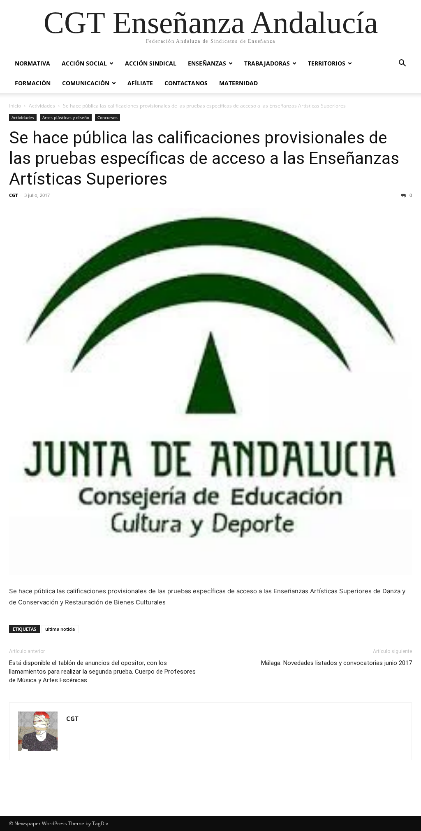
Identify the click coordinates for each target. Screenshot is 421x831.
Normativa (32, 63)
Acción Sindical (150, 63)
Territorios (326, 63)
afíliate (140, 83)
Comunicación (85, 83)
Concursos (107, 117)
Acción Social (84, 63)
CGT (13, 195)
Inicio (15, 105)
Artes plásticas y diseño (65, 117)
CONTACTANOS (186, 83)
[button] (402, 64)
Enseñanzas (207, 63)
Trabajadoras (267, 63)
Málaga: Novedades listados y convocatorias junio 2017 (336, 663)
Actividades (42, 105)
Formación (33, 83)
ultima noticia (60, 629)
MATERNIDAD (238, 83)
